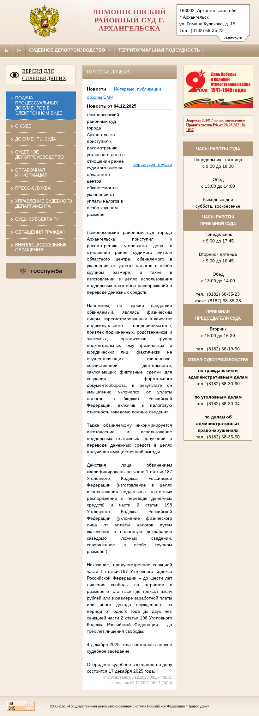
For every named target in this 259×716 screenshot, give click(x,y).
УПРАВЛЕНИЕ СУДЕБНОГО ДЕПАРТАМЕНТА (43, 203)
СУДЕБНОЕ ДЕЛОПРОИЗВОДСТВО (39, 154)
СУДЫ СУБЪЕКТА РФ (37, 219)
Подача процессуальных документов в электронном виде (38, 105)
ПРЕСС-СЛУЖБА (33, 188)
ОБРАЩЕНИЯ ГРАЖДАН (40, 232)
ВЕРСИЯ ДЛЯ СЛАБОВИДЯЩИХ (44, 74)
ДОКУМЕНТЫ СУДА (35, 138)
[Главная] (6, 50)
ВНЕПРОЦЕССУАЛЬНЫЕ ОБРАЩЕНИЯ (41, 247)
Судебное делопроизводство (67, 50)
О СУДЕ (23, 126)
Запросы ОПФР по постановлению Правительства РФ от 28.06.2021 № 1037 (216, 125)
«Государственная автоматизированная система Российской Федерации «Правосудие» (138, 706)
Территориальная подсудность (159, 50)
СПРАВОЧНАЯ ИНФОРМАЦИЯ (31, 172)
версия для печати (152, 164)
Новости (96, 88)
